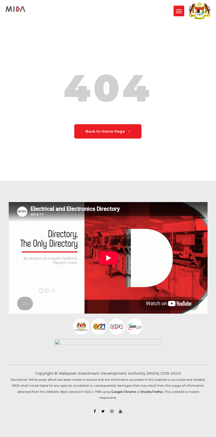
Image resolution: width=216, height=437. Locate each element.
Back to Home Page (106, 131)
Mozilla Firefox (152, 392)
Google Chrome (123, 392)
